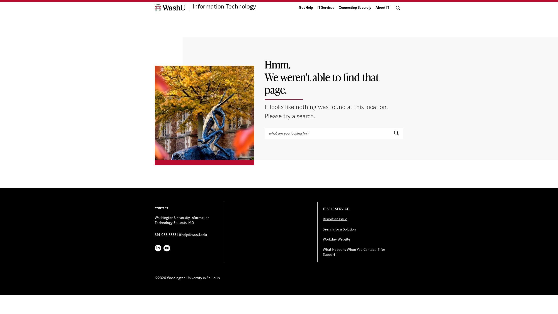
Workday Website (336, 239)
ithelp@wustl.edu (193, 235)
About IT (382, 8)
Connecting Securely (355, 8)
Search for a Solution (339, 229)
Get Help (306, 8)
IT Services (325, 8)
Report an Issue (335, 219)
